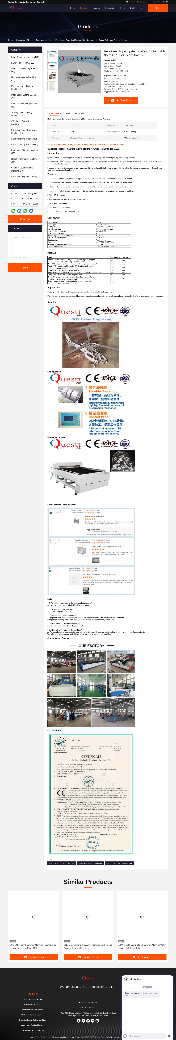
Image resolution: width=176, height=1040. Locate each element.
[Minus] (169, 979)
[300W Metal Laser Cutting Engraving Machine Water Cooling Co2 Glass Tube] (88, 917)
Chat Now (25, 219)
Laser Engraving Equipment (90, 863)
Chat (158, 8)
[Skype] (19, 211)
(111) (23, 63)
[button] (13, 923)
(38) (21, 114)
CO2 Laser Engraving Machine (39, 40)
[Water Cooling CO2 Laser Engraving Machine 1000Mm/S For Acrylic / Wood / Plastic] (142, 917)
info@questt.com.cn (137, 2)
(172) (25, 57)
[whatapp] (25, 211)
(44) (24, 96)
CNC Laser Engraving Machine (61, 863)
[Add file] (125, 1036)
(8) (24, 139)
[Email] (31, 211)
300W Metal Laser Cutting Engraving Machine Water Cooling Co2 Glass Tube (88, 946)
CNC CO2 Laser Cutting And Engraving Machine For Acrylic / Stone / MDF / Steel (34, 946)
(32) (21, 122)
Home (72, 8)
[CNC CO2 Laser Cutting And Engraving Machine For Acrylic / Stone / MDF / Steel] (34, 917)
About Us (96, 8)
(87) (24, 70)
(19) (24, 160)
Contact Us (109, 8)
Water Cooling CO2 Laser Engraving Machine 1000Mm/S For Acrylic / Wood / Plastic (139, 946)
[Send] (169, 1036)
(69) (24, 105)
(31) (22, 87)
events (122, 8)
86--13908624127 (160, 2)
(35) (23, 79)
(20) (24, 131)
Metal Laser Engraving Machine (119, 863)
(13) (24, 144)
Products (83, 8)
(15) (24, 151)
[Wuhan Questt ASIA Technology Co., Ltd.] (16, 8)
